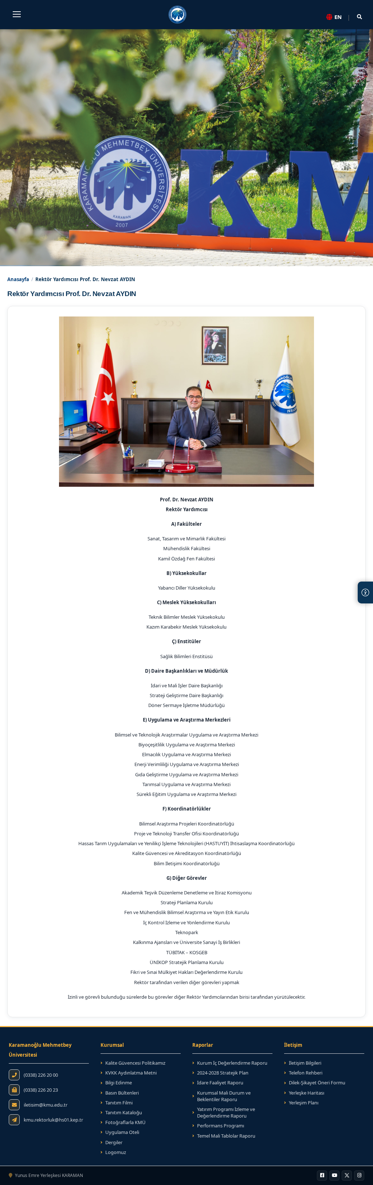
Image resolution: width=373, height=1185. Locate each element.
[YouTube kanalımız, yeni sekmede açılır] (334, 1175)
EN (338, 16)
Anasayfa (18, 279)
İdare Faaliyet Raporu (220, 1082)
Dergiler (113, 1142)
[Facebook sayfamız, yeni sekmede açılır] (322, 1175)
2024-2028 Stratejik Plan (220, 1072)
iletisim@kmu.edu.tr (45, 1105)
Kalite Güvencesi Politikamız (135, 1063)
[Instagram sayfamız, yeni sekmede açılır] (359, 1175)
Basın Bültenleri (122, 1092)
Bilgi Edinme (118, 1082)
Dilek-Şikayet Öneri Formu (317, 1082)
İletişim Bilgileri (305, 1063)
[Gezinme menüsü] (17, 14)
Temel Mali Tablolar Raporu (226, 1135)
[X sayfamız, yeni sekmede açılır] (347, 1175)
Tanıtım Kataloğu (121, 1112)
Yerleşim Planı (303, 1102)
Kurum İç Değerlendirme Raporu (232, 1063)
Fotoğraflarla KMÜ (125, 1122)
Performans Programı (220, 1125)
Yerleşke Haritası (306, 1092)
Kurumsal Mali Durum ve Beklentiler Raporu (224, 1096)
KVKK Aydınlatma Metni (131, 1072)
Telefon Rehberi (305, 1072)
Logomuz (115, 1152)
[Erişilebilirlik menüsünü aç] (365, 592)
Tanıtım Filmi (119, 1102)
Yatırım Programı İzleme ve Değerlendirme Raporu (226, 1112)
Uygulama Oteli (122, 1132)
